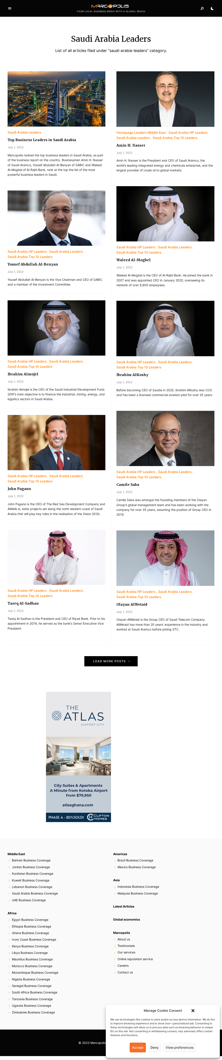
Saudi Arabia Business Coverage (35, 893)
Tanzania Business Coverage (32, 999)
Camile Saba (127, 484)
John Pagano (19, 489)
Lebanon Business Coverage (32, 887)
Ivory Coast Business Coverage (34, 939)
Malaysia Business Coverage (138, 893)
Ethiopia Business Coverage (31, 926)
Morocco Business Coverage (32, 966)
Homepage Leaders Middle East (141, 132)
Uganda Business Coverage (31, 1005)
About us (124, 939)
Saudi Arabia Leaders (24, 132)
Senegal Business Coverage (31, 986)
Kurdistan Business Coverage (32, 873)
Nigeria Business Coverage (31, 979)
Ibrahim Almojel (23, 374)
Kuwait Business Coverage (30, 880)
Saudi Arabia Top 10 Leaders (30, 257)
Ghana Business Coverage (30, 933)
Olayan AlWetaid (131, 604)
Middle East (16, 854)
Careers (123, 965)
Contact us (125, 972)
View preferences (180, 1047)
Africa (12, 913)
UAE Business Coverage (29, 900)
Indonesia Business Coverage (138, 886)
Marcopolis (121, 933)
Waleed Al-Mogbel (133, 260)
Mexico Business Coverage (137, 867)
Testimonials (126, 946)
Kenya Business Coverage (30, 946)
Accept (138, 1047)
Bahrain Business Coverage (31, 860)
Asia (116, 880)
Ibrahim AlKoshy (132, 375)
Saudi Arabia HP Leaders (27, 251)
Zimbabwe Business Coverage (33, 1012)
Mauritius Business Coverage (32, 959)
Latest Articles (123, 906)
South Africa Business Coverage (34, 992)
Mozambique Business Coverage (35, 972)
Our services (126, 952)
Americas (120, 854)
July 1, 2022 (16, 147)
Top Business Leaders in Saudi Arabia (42, 140)
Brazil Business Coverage (135, 860)
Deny (154, 1047)
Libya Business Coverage (30, 953)
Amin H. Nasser (130, 145)
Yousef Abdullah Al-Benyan (33, 264)
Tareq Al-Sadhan (23, 603)
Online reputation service (135, 959)
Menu (9, 8)
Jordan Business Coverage (31, 867)
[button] (193, 1010)
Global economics (126, 919)
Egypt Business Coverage (30, 919)
